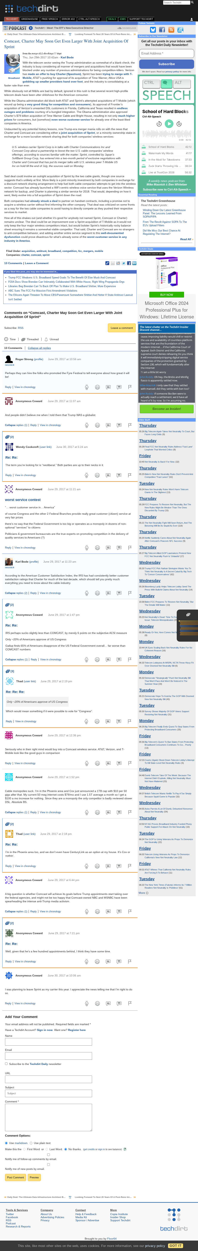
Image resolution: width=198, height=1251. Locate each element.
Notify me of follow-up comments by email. (31, 1159)
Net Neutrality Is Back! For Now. (160, 462)
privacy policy (172, 72)
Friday (145, 456)
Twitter (10, 1214)
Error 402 (68, 19)
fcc (80, 251)
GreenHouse (29, 19)
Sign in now (45, 1030)
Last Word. (56, 1149)
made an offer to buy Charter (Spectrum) (54, 74)
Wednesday (149, 562)
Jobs (123, 19)
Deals (112, 19)
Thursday (147, 425)
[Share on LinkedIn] (134, 263)
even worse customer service (70, 119)
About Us (46, 1214)
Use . (18, 1143)
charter (25, 255)
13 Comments (13, 263)
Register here (77, 1030)
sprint (46, 255)
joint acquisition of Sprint (78, 132)
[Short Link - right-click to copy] (107, 263)
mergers (88, 251)
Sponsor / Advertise (87, 1220)
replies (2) (16, 593)
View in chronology (25, 387)
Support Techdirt (141, 19)
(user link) (45, 446)
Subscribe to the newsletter (35, 1064)
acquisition (28, 251)
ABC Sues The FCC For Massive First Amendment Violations (42, 290)
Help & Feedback (85, 1214)
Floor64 (112, 1238)
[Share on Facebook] (129, 263)
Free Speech (50, 19)
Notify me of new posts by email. (25, 1168)
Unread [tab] (54, 339)
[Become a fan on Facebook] (162, 30)
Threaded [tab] (32, 339)
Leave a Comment (37, 263)
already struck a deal (44, 200)
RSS (20, 327)
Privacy (45, 1220)
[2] (9, 436)
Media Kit (81, 1217)
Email (8, 1049)
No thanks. (75, 1149)
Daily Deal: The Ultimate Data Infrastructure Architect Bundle (38, 34)
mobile (99, 251)
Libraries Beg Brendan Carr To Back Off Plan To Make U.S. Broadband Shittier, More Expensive (62, 286)
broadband (54, 251)
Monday (146, 626)
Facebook (12, 1217)
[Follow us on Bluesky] (153, 30)
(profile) (38, 359)
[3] (10, 671)
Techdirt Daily (39, 1064)
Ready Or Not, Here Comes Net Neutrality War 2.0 (168, 632)
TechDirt (12, 19)
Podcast (11, 1223)
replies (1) (16, 425)
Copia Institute (119, 1214)
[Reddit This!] (118, 263)
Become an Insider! (167, 409)
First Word (33, 1149)
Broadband (14, 78)
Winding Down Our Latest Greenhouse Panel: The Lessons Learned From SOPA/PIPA (164, 213)
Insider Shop (118, 1217)
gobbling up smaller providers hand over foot (53, 81)
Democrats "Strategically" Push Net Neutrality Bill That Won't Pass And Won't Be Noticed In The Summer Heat (167, 681)
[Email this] (113, 263)
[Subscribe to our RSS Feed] (171, 30)
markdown (21, 1143)
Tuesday (146, 483)
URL (7, 1073)
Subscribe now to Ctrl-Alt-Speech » (167, 189)
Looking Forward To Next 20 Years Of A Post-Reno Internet (105, 34)
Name (8, 1035)
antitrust (41, 251)
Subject (9, 1087)
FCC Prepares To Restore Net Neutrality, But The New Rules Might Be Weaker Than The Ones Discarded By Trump (168, 507)
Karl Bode (67, 57)
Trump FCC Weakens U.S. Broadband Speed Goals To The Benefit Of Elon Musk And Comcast (62, 277)
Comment (12, 1101)
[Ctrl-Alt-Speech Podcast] (166, 89)
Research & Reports (18, 1226)
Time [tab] (12, 339)
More (142, 892)
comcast (36, 255)
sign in (101, 1149)
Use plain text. (42, 1143)
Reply (8, 387)
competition (69, 251)
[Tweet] (123, 263)
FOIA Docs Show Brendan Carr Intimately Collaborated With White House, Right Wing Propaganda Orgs (66, 281)
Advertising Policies (52, 1217)
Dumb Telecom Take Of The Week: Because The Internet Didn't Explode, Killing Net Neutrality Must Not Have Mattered (168, 778)
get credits (89, 1149)
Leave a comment (122, 327)
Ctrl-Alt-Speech (89, 19)
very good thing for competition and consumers (58, 104)
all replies (39, 348)
